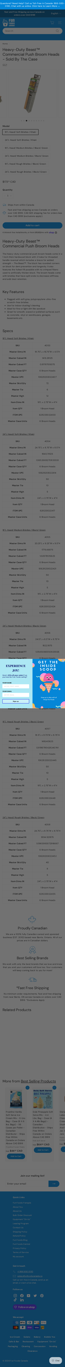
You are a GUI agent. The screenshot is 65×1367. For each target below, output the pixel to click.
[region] (32, 4)
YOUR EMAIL (7, 691)
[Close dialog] (63, 661)
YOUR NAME (7, 683)
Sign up (16, 701)
